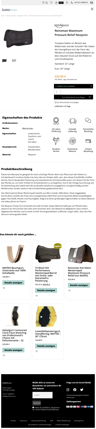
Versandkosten (71, 79)
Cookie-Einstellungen (62, 425)
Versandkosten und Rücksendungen (39, 425)
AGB (51, 421)
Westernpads (11, 15)
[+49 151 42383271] (72, 2)
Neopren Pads (22, 15)
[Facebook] (75, 390)
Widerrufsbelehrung (63, 421)
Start (3, 15)
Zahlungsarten (79, 421)
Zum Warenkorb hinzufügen (73, 97)
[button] (66, 102)
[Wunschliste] (51, 2)
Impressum (23, 421)
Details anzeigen (13, 282)
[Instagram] (68, 390)
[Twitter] (82, 390)
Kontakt (13, 421)
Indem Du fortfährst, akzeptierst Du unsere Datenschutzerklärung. (46, 408)
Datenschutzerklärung (38, 421)
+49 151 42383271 (81, 2)
